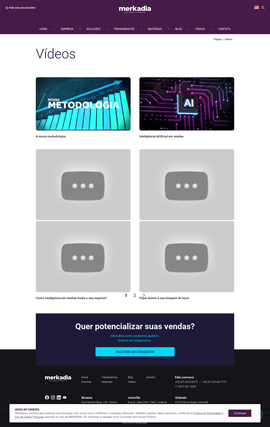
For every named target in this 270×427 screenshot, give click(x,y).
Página (218, 39)
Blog (178, 29)
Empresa (67, 29)
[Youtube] (65, 399)
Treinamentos (124, 29)
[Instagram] (53, 399)
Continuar (240, 413)
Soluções (93, 29)
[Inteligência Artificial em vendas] (186, 105)
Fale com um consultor (135, 352)
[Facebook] (47, 399)
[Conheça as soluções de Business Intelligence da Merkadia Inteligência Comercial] (83, 177)
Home (43, 29)
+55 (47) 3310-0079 (186, 381)
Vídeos (200, 29)
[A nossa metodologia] (83, 105)
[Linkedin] (59, 399)
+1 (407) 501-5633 (185, 386)
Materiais (155, 29)
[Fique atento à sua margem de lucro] (186, 249)
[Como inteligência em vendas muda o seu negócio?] (83, 249)
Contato (224, 29)
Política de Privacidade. (135, 423)
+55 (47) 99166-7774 (214, 381)
